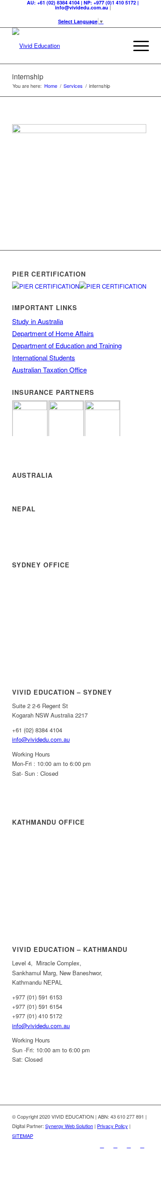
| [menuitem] (83, 5)
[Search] (115, 46)
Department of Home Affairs (53, 333)
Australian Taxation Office (49, 369)
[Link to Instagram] (129, 1145)
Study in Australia (37, 321)
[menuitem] (115, 46)
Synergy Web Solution (69, 1125)
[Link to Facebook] (102, 1145)
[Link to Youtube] (142, 1145)
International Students (43, 357)
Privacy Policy (112, 1125)
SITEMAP (22, 1135)
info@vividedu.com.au (41, 739)
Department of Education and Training (67, 345)
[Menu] (136, 46)
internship (27, 76)
